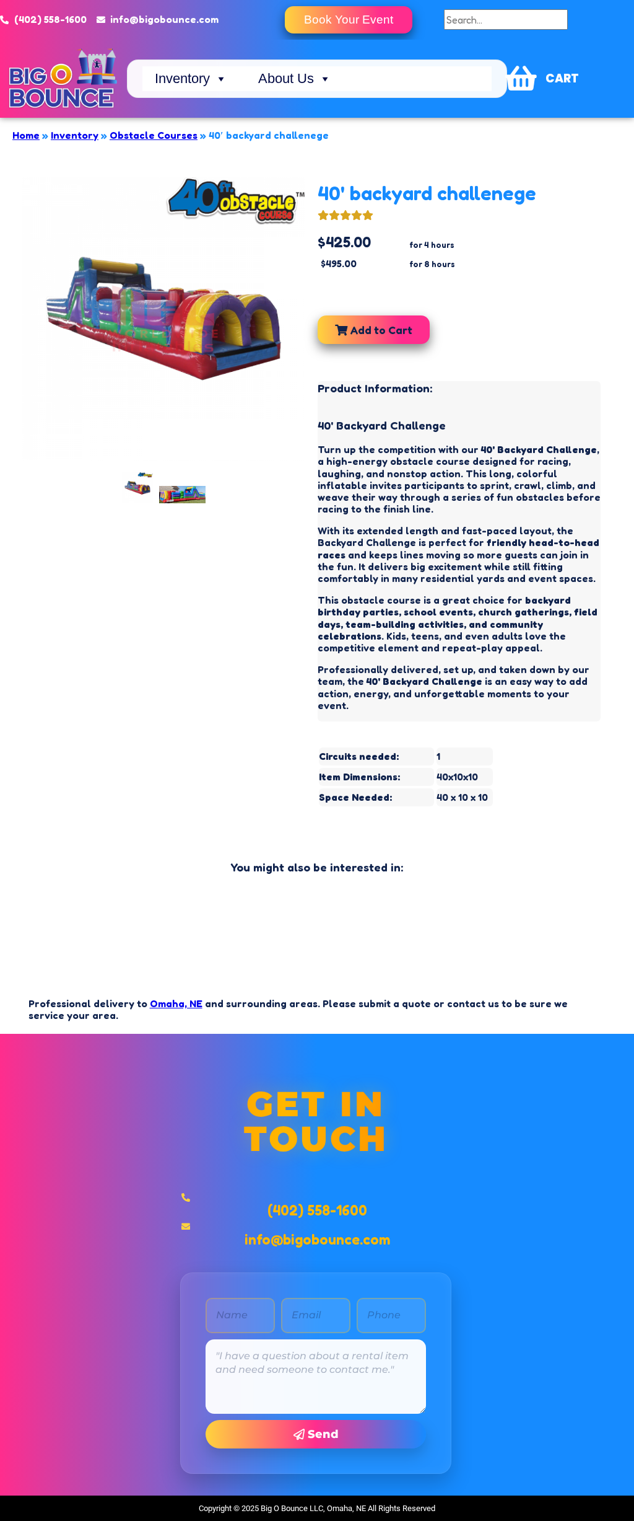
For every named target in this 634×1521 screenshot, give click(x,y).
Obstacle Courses (154, 135)
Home (26, 135)
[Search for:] (506, 20)
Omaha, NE (176, 1003)
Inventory (182, 78)
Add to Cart (379, 330)
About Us (286, 78)
